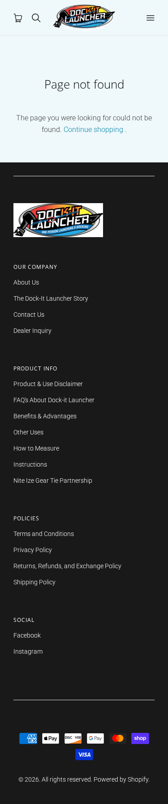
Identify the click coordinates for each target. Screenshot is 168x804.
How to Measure (36, 448)
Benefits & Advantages (45, 416)
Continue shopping (93, 129)
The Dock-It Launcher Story (50, 298)
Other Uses (28, 432)
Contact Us (28, 314)
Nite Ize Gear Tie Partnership (52, 480)
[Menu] (150, 17)
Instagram (28, 651)
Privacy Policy (32, 549)
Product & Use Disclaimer (48, 383)
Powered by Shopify (121, 779)
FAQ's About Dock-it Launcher (54, 400)
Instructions (30, 464)
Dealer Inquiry (32, 330)
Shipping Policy (34, 582)
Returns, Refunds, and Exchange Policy (67, 566)
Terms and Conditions (43, 533)
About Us (26, 282)
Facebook (27, 635)
